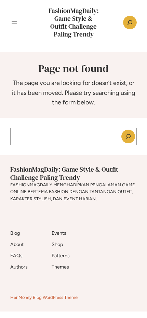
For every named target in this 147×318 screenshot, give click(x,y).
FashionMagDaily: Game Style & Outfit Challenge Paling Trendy (74, 22)
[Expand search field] (130, 22)
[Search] (128, 136)
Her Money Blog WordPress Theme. (44, 297)
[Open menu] (14, 22)
